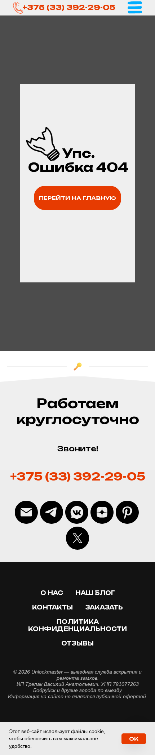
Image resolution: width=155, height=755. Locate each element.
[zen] (102, 512)
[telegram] (51, 512)
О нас (51, 593)
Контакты (52, 607)
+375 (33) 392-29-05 (68, 7)
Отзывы (77, 643)
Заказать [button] (104, 607)
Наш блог (95, 593)
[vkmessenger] (76, 512)
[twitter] (77, 538)
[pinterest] (127, 512)
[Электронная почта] (26, 512)
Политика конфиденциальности (77, 625)
